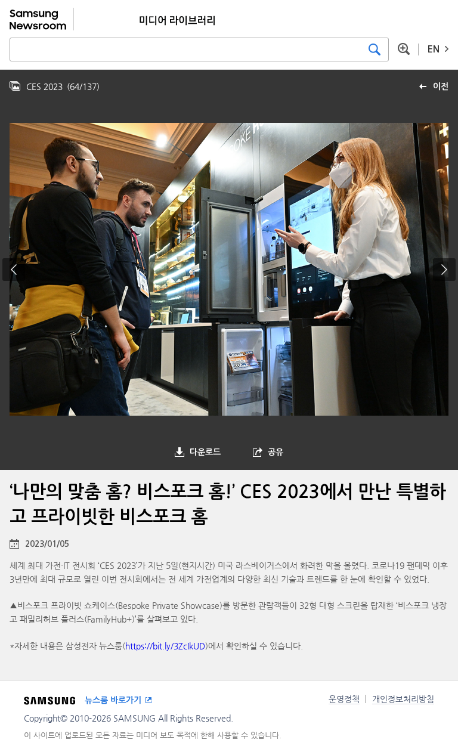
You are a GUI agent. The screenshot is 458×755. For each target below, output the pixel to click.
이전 (440, 86)
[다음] (444, 269)
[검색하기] (374, 49)
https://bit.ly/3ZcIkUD (165, 646)
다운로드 (205, 452)
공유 (275, 452)
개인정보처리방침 (403, 699)
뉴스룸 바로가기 (113, 700)
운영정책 (344, 699)
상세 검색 (403, 49)
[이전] (13, 269)
